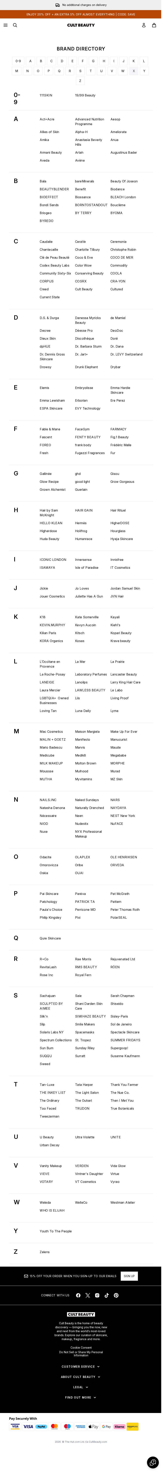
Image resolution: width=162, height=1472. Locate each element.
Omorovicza (49, 865)
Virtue (114, 1174)
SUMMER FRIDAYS (125, 1040)
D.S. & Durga (49, 318)
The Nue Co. (119, 1093)
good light (82, 482)
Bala (43, 181)
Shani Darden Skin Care (89, 1006)
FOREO (45, 445)
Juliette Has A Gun (89, 596)
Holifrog (81, 531)
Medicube (47, 755)
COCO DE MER (121, 257)
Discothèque (84, 338)
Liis (77, 698)
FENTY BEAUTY (88, 437)
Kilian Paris (48, 633)
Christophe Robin (123, 250)
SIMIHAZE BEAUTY (90, 1016)
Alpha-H (81, 132)
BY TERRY (83, 213)
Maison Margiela (87, 732)
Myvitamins (83, 779)
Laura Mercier (50, 690)
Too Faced (48, 1108)
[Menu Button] (5, 25)
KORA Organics (51, 641)
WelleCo (81, 1202)
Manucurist (118, 739)
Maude (115, 747)
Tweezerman (49, 1116)
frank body (83, 445)
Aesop (115, 119)
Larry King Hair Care (125, 682)
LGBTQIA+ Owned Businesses (54, 700)
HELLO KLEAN (51, 523)
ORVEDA (117, 865)
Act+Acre (47, 119)
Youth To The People (56, 1231)
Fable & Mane (50, 429)
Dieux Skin (48, 338)
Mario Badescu (51, 747)
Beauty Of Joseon (124, 181)
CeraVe (80, 242)
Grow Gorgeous (122, 482)
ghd (78, 474)
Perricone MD (85, 910)
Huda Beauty (49, 539)
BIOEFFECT (49, 197)
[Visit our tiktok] (106, 1295)
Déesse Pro (84, 331)
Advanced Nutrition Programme (89, 121)
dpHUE (45, 346)
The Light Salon (87, 1093)
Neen (79, 816)
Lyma (114, 711)
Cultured (116, 289)
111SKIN (46, 95)
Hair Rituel (118, 510)
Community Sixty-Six (55, 273)
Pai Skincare (49, 894)
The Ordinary (49, 1100)
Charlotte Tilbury (87, 250)
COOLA (116, 273)
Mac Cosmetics (51, 732)
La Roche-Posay (52, 674)
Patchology (48, 902)
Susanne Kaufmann (125, 1056)
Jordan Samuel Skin (125, 588)
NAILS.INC (48, 800)
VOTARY (46, 1182)
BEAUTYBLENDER (54, 189)
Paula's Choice (51, 910)
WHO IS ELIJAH (52, 1210)
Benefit (80, 189)
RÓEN (115, 967)
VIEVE (44, 1174)
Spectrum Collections (56, 1040)
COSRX (81, 281)
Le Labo (116, 690)
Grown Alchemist (52, 490)
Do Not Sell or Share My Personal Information (81, 1354)
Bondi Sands (49, 205)
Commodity (119, 265)
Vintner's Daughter (89, 1174)
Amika (44, 140)
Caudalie (46, 242)
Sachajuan (48, 996)
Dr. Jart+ (81, 354)
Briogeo (46, 213)
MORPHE (117, 763)
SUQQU (46, 1056)
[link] (144, 25)
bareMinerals (84, 181)
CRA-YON (117, 281)
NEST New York (122, 816)
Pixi (78, 917)
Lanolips (81, 682)
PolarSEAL (118, 917)
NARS (115, 800)
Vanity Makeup (51, 1166)
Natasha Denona (52, 808)
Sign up (129, 1276)
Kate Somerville (87, 617)
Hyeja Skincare (121, 539)
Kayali (115, 617)
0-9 (18, 61)
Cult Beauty (83, 289)
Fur (112, 453)
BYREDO (46, 221)
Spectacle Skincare (124, 1032)
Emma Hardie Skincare (120, 390)
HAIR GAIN (84, 510)
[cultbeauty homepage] (81, 25)
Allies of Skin (49, 132)
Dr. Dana (116, 346)
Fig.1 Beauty (119, 437)
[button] (153, 1462)
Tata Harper (84, 1085)
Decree (45, 331)
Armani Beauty (51, 152)
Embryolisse (84, 388)
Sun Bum (46, 1048)
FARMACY (118, 429)
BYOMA (116, 213)
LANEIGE (47, 682)
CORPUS (47, 281)
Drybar (115, 367)
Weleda (45, 1202)
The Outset (83, 1100)
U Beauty (47, 1137)
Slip (42, 1024)
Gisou (114, 474)
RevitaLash (48, 967)
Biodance (117, 189)
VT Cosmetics (85, 1182)
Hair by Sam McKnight (49, 512)
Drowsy (45, 367)
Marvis (80, 747)
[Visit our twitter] (87, 1295)
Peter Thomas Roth (125, 910)
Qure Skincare (50, 938)
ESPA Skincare (51, 408)
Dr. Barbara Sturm (88, 346)
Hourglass (118, 531)
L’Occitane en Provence (50, 664)
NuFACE (116, 824)
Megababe (118, 755)
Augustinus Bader (123, 152)
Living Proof (119, 698)
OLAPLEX (82, 857)
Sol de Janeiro (121, 1024)
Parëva (80, 894)
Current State (50, 297)
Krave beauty (120, 641)
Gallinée (46, 474)
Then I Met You (122, 1100)
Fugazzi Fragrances (90, 453)
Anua (114, 140)
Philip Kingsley (50, 917)
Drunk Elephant (86, 367)
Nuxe (44, 832)
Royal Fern (83, 975)
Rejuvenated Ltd (122, 959)
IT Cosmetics (120, 568)
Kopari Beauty (121, 633)
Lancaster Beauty (123, 674)
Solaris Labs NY (52, 1032)
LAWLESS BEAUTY (90, 690)
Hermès (81, 523)
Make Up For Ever (123, 732)
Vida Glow (118, 1166)
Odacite (45, 857)
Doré (114, 338)
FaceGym (82, 429)
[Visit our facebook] (78, 1295)
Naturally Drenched (89, 808)
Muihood (81, 771)
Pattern (116, 902)
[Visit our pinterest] (116, 1295)
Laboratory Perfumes (91, 674)
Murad (115, 771)
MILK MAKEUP (51, 763)
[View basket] (154, 25)
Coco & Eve (84, 257)
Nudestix (81, 824)
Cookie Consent (81, 1347)
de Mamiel (118, 318)
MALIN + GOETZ (53, 739)
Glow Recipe (49, 482)
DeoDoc (116, 331)
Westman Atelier (122, 1202)
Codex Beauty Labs (54, 265)
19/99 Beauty (85, 95)
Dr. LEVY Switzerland (126, 354)
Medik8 (80, 755)
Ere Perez (117, 400)
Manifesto (82, 739)
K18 (42, 617)
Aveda (44, 160)
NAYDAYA (118, 808)
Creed (44, 289)
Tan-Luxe (47, 1085)
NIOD (44, 824)
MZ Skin (116, 779)
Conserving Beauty (89, 273)
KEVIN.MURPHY (52, 625)
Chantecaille (49, 250)
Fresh (44, 453)
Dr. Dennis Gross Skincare (52, 356)
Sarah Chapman (122, 996)
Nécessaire (48, 816)
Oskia (44, 873)
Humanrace (83, 539)
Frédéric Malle (121, 445)
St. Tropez (83, 1040)
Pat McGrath (119, 894)
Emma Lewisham (52, 400)
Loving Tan (48, 711)
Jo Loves (82, 588)
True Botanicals (122, 1108)
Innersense (83, 560)
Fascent (46, 437)
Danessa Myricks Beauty (88, 320)
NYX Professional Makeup (88, 834)
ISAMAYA (47, 568)
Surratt (80, 1056)
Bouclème (117, 205)
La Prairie (117, 662)
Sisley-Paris (119, 1016)
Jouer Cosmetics (52, 596)
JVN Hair (117, 596)
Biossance (83, 197)
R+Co (44, 959)
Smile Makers (85, 1024)
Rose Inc (46, 975)
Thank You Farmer (124, 1085)
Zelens (45, 1252)
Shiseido (116, 1004)
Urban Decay (49, 1145)
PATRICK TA (85, 902)
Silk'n (44, 1016)
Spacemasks (84, 1032)
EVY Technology (88, 408)
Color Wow (83, 265)
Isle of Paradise (86, 568)
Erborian (81, 400)
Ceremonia (118, 242)
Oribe (79, 865)
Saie (78, 996)
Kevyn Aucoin (85, 625)
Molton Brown (85, 763)
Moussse (46, 771)
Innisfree (117, 560)
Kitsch (79, 633)
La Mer (80, 662)
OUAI (79, 873)
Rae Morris (83, 959)
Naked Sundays (87, 800)
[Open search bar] (15, 25)
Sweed (45, 1064)
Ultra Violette (85, 1137)
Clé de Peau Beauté (54, 257)
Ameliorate (118, 132)
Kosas (79, 641)
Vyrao (115, 1182)
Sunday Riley (85, 1048)
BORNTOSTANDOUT (91, 205)
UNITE (115, 1137)
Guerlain (81, 490)
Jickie (44, 588)
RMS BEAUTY (86, 967)
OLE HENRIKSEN (123, 857)
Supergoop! (119, 1048)
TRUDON (82, 1108)
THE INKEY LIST (53, 1093)
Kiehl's (115, 625)
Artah (79, 152)
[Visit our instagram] (97, 1295)
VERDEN (82, 1166)
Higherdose (48, 531)
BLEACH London (123, 197)
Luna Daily (83, 711)
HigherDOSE (119, 523)
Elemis (44, 388)
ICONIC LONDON (53, 560)
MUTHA (46, 779)
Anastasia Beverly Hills (88, 142)
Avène (80, 160)
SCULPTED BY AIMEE (51, 1006)
